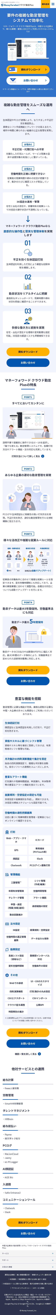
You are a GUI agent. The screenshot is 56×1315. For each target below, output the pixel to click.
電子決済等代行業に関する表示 (41, 1284)
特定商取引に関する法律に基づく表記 (32, 1279)
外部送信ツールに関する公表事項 (15, 1284)
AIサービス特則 (38, 1288)
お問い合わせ (28, 362)
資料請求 (45, 4)
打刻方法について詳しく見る (26, 456)
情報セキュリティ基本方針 (41, 1275)
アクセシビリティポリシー (21, 1288)
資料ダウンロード (28, 351)
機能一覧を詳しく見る (26, 1053)
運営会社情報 (10, 1275)
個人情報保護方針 (23, 1275)
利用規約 (13, 1279)
